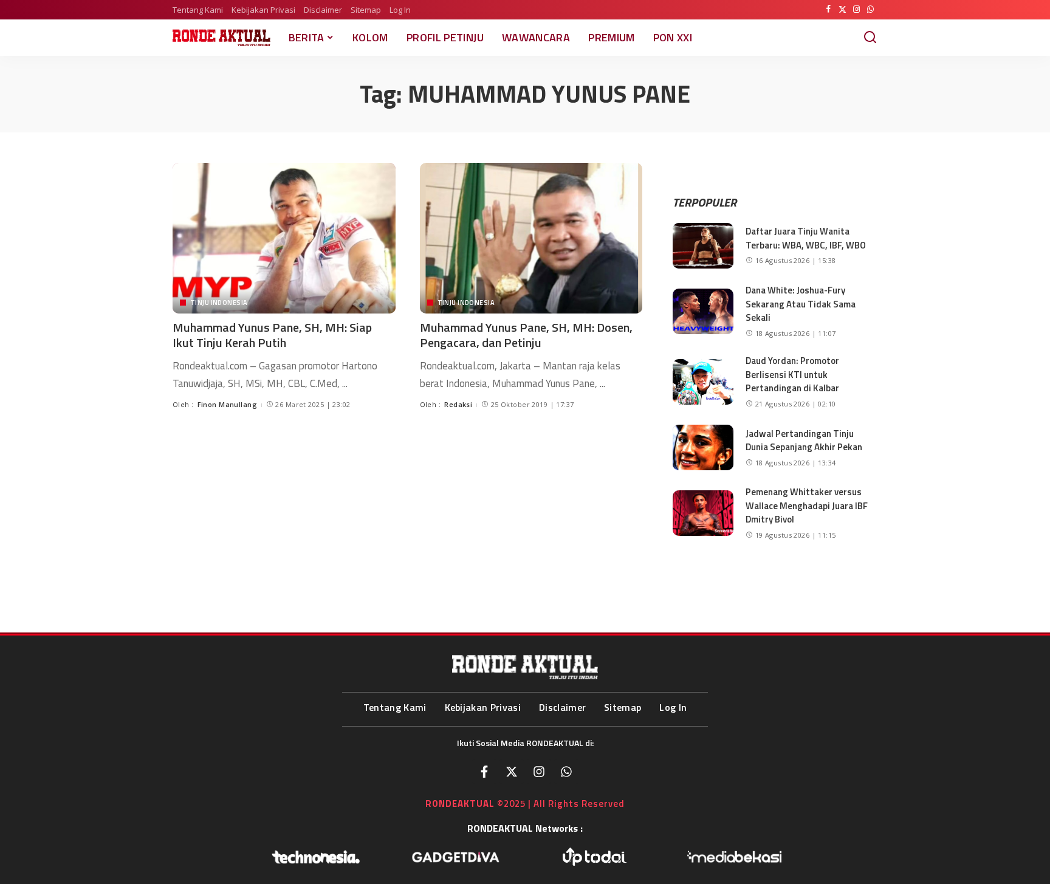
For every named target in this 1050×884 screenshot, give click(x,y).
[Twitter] (842, 9)
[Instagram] (856, 9)
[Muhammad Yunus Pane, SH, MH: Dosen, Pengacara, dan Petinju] (531, 238)
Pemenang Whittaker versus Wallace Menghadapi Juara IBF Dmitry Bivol (807, 505)
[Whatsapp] (566, 771)
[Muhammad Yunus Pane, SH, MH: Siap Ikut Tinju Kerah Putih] (284, 238)
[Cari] (870, 37)
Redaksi (458, 404)
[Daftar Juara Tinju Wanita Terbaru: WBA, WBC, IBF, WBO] (703, 246)
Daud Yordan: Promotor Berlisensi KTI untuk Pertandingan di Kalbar (792, 374)
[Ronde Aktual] (221, 38)
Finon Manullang (227, 404)
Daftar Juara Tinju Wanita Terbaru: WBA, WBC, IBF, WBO (806, 238)
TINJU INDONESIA (218, 303)
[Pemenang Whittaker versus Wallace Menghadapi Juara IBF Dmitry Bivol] (703, 513)
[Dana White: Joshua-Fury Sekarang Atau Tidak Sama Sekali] (703, 311)
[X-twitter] (511, 771)
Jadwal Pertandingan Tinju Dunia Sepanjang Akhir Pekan (804, 440)
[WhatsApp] (870, 9)
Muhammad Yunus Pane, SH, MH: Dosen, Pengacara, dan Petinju (526, 335)
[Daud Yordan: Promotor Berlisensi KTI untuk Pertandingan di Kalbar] (703, 382)
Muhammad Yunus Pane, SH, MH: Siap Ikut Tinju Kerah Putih (272, 335)
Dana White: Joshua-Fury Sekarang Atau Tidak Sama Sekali (801, 303)
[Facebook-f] (484, 771)
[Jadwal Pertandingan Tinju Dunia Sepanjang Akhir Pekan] (703, 447)
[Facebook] (829, 9)
